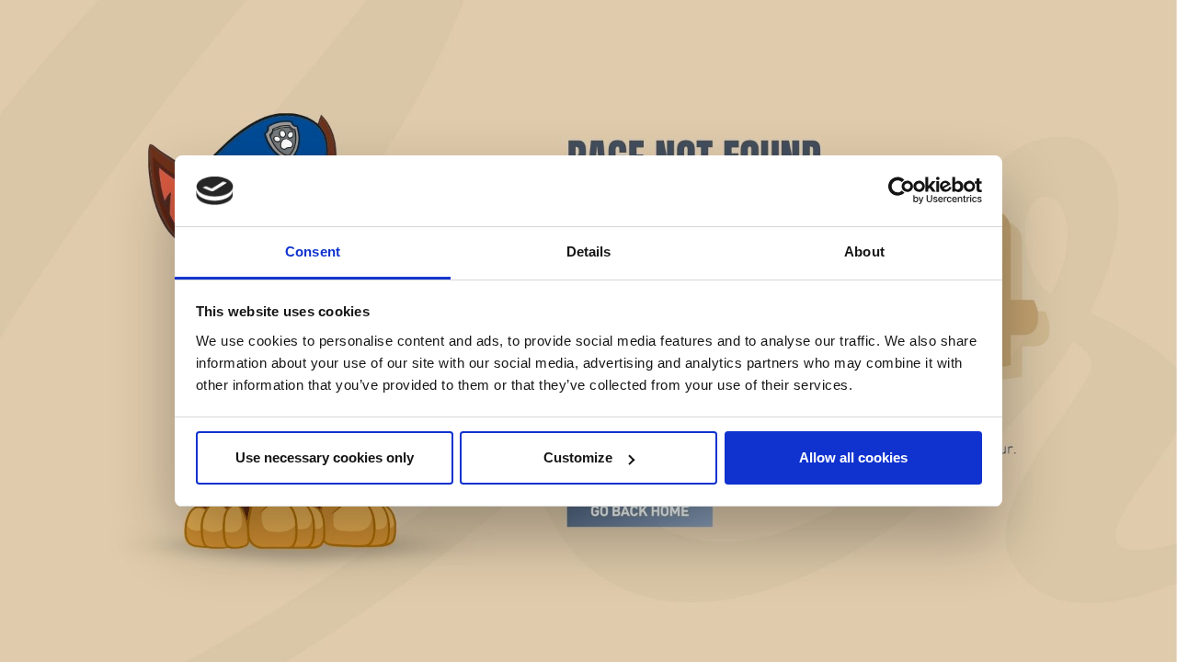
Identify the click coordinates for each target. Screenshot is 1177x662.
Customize (577, 457)
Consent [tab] (312, 251)
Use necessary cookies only (324, 457)
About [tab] (864, 251)
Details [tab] (588, 251)
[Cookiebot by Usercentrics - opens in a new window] (901, 191)
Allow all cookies (853, 457)
